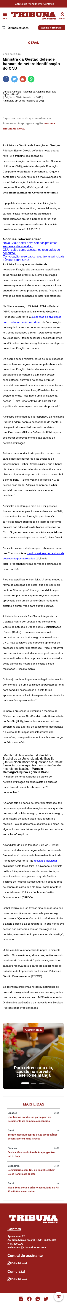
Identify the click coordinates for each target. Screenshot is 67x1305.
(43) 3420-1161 (19, 1262)
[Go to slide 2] (33, 1083)
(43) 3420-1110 (19, 1278)
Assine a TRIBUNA (51, 27)
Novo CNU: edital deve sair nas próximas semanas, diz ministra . (30, 244)
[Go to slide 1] (25, 1083)
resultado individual (45, 860)
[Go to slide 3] (42, 1083)
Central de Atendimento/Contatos (34, 3)
